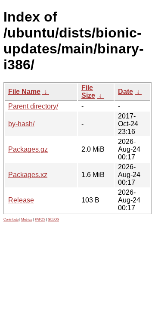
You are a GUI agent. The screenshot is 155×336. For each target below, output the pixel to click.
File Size (88, 91)
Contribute (11, 219)
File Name (24, 91)
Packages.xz (27, 174)
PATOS (40, 219)
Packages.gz (28, 149)
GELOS (53, 219)
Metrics (26, 219)
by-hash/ (21, 124)
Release (21, 200)
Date (125, 91)
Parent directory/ (33, 106)
